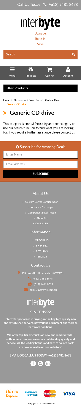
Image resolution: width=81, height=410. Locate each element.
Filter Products (16, 88)
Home (6, 100)
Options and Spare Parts (27, 100)
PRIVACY (41, 256)
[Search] (74, 55)
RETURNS (41, 251)
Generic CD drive (16, 104)
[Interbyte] (40, 23)
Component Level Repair (41, 212)
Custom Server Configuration (41, 202)
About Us (41, 218)
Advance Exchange (41, 207)
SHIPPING (41, 245)
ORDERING (41, 240)
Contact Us (41, 223)
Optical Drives (53, 100)
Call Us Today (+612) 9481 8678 (47, 5)
